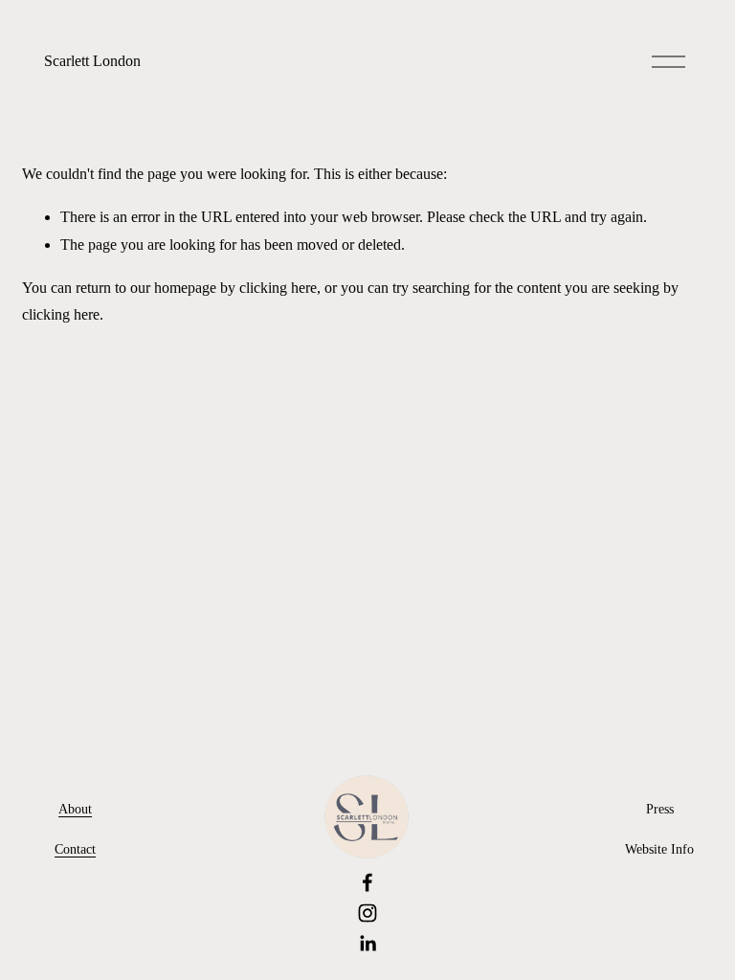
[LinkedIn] (367, 943)
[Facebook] (367, 882)
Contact (75, 849)
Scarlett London (92, 61)
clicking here (278, 287)
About (75, 808)
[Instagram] (367, 913)
